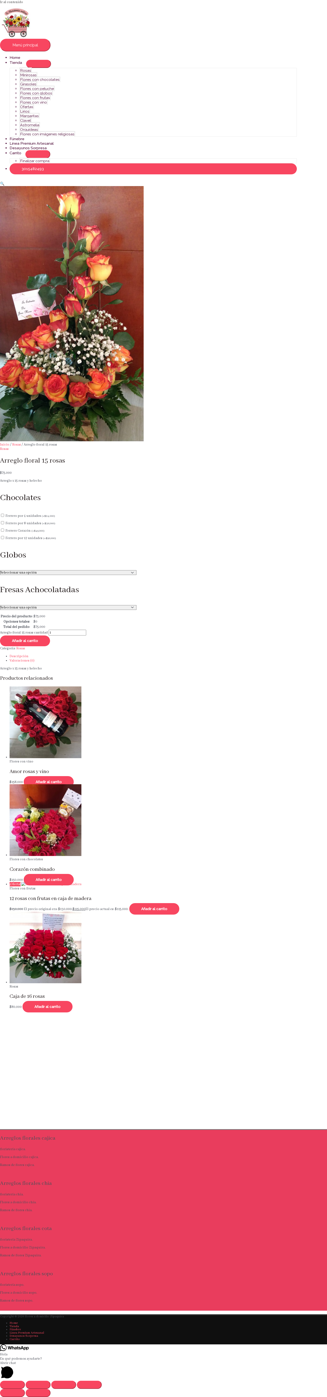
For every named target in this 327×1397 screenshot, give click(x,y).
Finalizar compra (34, 161)
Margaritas (29, 116)
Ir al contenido (11, 2)
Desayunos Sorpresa (28, 148)
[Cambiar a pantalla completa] (38, 1385)
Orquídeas (29, 129)
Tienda (16, 62)
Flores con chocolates (40, 79)
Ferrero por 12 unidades (31, 538)
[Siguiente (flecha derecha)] (38, 1393)
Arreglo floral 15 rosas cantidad (24, 632)
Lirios (24, 111)
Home (15, 57)
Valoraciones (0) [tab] (22, 660)
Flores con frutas (35, 97)
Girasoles (28, 84)
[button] (153, 168)
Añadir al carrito (25, 641)
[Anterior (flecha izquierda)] (12, 1393)
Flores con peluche (37, 88)
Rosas (25, 70)
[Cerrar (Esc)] (89, 1385)
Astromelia (29, 125)
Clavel (25, 120)
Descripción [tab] (19, 656)
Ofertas (26, 107)
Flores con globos (36, 93)
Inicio (4, 444)
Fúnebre (17, 139)
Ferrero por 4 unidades (30, 516)
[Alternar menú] (38, 64)
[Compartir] (63, 1385)
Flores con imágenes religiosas (47, 134)
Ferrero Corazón (25, 531)
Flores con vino (33, 102)
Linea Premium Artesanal (32, 143)
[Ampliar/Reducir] (12, 1385)
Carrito (15, 153)
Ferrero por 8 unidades (30, 523)
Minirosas (28, 75)
